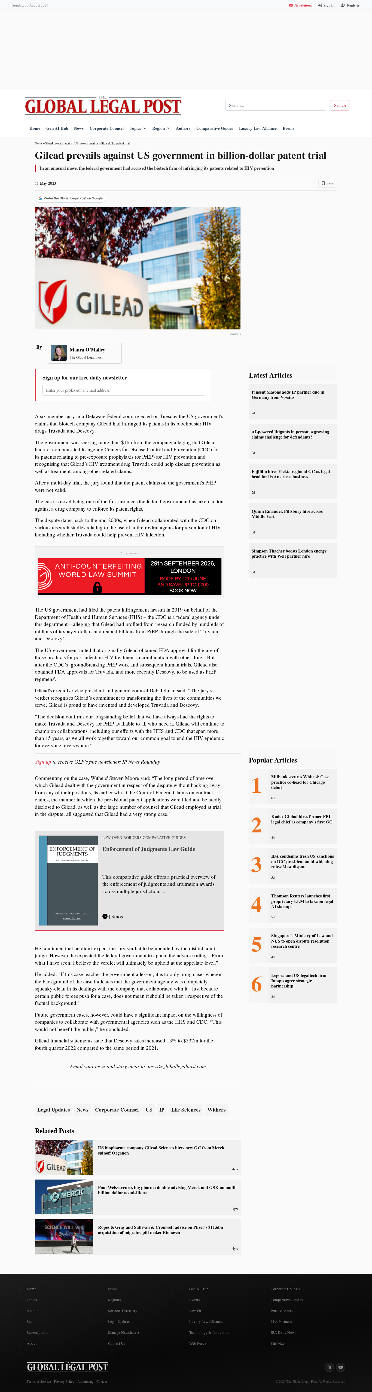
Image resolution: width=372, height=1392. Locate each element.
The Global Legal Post (86, 357)
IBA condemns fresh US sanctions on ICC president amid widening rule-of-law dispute (302, 861)
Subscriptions (37, 1332)
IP (161, 1109)
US (149, 1109)
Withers (216, 1109)
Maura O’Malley (87, 349)
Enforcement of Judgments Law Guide (148, 849)
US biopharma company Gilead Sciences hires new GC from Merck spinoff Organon (161, 1150)
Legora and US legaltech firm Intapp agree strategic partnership (298, 980)
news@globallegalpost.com (177, 1066)
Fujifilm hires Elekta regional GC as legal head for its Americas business (291, 474)
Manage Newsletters (124, 1332)
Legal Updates (53, 1109)
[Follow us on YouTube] (340, 1367)
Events (288, 128)
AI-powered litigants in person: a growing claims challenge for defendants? (290, 434)
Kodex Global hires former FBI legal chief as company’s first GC (302, 819)
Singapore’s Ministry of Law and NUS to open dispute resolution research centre (302, 940)
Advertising (85, 1381)
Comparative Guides (214, 128)
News (79, 128)
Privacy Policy (64, 1381)
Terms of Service (39, 1381)
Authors (183, 128)
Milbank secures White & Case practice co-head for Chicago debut (300, 782)
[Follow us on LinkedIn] (329, 1367)
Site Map (278, 1343)
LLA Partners (281, 1321)
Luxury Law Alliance (258, 128)
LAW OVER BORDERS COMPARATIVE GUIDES (144, 837)
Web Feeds (197, 1343)
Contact (101, 1381)
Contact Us (116, 1343)
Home (34, 128)
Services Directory (123, 1310)
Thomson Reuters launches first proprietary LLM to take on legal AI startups (302, 901)
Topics (135, 128)
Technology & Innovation (209, 1332)
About (31, 1343)
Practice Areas (282, 1310)
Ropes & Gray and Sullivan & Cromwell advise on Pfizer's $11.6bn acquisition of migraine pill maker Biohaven (160, 1230)
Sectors (32, 1321)
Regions (114, 1299)
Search (340, 105)
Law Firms (197, 1310)
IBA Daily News (283, 1332)
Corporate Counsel (107, 128)
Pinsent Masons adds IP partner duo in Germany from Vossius (288, 394)
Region (158, 128)
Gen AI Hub (57, 128)
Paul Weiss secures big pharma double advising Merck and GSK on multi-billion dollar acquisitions (167, 1190)
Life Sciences (185, 1109)
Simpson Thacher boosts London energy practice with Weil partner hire (289, 553)
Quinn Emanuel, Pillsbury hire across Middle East (287, 514)
